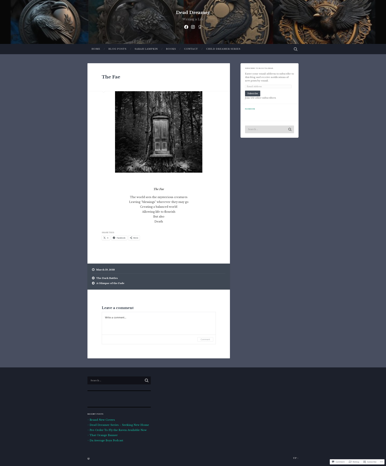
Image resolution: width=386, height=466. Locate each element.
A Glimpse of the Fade (110, 283)
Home (96, 49)
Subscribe (252, 93)
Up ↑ (296, 458)
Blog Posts (117, 49)
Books (171, 49)
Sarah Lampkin (146, 49)
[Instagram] (193, 26)
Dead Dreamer (193, 12)
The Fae (111, 77)
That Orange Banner (104, 435)
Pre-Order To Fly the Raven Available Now (118, 430)
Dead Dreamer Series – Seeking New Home (119, 425)
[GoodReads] (199, 26)
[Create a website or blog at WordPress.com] (88, 459)
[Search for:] (269, 129)
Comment (205, 339)
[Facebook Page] (186, 26)
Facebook (250, 109)
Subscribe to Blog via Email (259, 68)
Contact (191, 49)
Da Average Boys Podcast (106, 440)
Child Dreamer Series (223, 49)
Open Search (296, 49)
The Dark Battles (107, 278)
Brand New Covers (102, 419)
